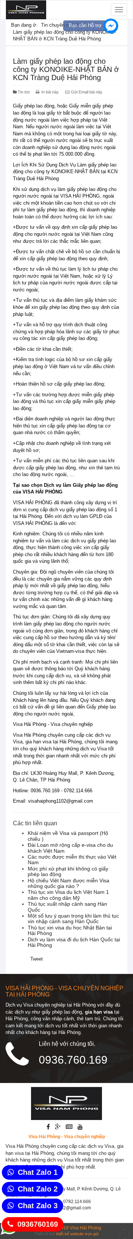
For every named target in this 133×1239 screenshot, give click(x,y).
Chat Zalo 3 (38, 1206)
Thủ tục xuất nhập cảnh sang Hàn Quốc (67, 906)
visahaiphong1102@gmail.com (60, 801)
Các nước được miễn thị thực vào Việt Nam (72, 859)
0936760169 (37, 1224)
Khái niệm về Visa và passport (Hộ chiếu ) (68, 836)
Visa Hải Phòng (85, 1227)
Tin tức (24, 92)
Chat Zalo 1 (38, 1172)
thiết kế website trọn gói (77, 1234)
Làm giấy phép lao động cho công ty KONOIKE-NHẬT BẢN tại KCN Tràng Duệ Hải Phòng (65, 171)
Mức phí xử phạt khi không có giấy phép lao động (68, 871)
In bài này (50, 92)
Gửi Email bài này (86, 92)
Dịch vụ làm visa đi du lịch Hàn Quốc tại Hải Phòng (74, 942)
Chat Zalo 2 (38, 1189)
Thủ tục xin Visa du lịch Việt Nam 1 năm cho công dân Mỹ (68, 895)
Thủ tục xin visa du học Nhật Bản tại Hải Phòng (70, 930)
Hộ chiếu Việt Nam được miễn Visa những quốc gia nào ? (68, 883)
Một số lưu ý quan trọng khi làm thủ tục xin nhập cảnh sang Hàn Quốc (73, 918)
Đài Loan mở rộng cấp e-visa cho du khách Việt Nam (70, 847)
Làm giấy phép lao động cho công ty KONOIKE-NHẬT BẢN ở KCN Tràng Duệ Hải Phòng (66, 69)
